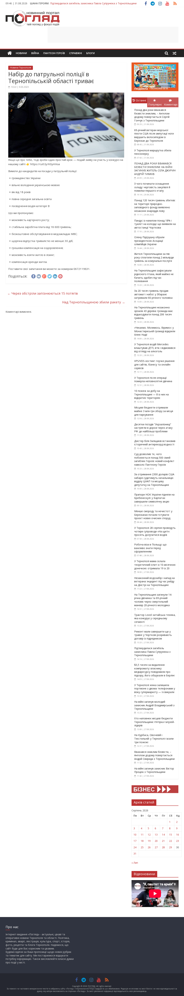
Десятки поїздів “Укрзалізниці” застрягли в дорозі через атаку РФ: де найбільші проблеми (153, 428)
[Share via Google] (44, 276)
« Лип (135, 862)
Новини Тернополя (20, 67)
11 (142, 834)
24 (135, 847)
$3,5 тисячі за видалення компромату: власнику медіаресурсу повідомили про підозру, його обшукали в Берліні (154, 670)
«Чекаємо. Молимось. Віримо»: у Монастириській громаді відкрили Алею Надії (154, 331)
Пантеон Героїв (54, 53)
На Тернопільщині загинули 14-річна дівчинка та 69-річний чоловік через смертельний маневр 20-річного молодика (153, 600)
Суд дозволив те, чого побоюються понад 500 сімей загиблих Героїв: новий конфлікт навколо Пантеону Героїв (154, 459)
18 (142, 841)
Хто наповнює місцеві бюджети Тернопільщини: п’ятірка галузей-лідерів (154, 722)
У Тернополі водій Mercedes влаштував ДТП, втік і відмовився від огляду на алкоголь (154, 348)
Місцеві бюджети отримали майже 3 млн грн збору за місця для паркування (153, 411)
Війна (35, 53)
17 (135, 841)
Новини (21, 53)
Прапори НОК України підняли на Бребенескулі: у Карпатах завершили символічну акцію (154, 498)
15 (170, 834)
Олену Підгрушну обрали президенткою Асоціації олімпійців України (149, 240)
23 (177, 841)
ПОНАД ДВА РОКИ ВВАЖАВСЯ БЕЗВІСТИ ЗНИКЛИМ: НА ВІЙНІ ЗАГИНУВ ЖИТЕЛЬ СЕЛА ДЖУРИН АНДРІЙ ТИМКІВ (155, 169)
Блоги (90, 53)
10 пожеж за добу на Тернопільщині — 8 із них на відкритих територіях (151, 394)
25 (142, 847)
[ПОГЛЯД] (10, 53)
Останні (141, 100)
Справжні (75, 53)
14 (163, 834)
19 (149, 841)
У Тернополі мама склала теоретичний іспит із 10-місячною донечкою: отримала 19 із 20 (155, 564)
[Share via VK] (39, 276)
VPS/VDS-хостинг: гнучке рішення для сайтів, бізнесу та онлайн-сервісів (154, 364)
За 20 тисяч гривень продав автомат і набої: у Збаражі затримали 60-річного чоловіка (153, 294)
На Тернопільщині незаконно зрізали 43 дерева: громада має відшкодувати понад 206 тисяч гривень (153, 313)
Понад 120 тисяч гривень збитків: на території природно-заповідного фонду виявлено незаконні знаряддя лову (154, 206)
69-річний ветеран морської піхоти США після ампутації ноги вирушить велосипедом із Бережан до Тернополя (154, 135)
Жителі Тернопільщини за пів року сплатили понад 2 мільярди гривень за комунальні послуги (154, 257)
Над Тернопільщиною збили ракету (93, 302)
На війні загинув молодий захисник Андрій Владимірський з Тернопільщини (154, 705)
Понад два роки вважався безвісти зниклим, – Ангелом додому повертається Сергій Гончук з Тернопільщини (151, 115)
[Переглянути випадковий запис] (174, 53)
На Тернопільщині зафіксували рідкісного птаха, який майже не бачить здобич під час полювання (154, 276)
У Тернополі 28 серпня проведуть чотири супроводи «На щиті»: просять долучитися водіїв (155, 531)
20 (156, 841)
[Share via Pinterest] (60, 276)
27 (156, 847)
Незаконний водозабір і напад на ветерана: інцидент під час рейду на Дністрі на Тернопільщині (154, 581)
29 (170, 847)
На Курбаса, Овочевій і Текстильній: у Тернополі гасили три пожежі (154, 738)
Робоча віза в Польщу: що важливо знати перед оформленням (150, 548)
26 (149, 847)
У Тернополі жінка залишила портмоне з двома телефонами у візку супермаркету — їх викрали (154, 688)
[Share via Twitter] (49, 276)
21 (163, 841)
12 (149, 834)
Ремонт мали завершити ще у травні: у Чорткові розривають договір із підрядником (153, 635)
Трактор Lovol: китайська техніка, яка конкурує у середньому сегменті (155, 618)
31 (135, 853)
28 (163, 847)
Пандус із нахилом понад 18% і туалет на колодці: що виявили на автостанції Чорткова (155, 224)
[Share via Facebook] (33, 276)
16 (177, 834)
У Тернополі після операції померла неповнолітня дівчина (153, 379)
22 (170, 841)
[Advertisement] (113, 35)
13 (156, 834)
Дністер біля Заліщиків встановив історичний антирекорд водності (154, 442)
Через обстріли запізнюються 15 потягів (42, 293)
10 (135, 834)
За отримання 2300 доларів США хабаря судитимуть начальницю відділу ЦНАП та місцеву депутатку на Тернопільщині (154, 480)
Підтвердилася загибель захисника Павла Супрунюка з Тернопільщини (93, 3)
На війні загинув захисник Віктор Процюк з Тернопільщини (154, 770)
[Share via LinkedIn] (55, 276)
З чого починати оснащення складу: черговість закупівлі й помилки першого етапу (152, 187)
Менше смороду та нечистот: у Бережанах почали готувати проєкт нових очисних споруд (153, 514)
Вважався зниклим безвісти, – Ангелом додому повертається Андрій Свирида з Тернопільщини (154, 755)
